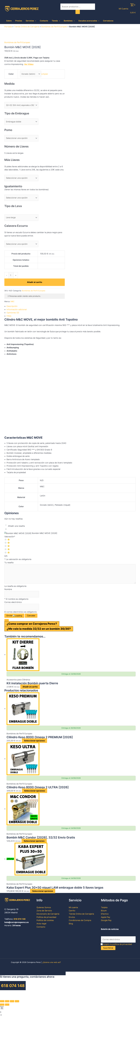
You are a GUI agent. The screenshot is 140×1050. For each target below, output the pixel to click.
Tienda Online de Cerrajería (26, 26)
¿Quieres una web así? (51, 962)
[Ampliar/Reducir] (2, 1001)
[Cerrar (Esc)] (17, 1001)
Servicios (30, 21)
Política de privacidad (46, 917)
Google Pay (106, 920)
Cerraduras (108, 21)
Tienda (55, 21)
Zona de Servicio (44, 910)
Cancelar (31, 615)
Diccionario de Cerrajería (48, 914)
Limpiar (44, 74)
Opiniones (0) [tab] (13, 312)
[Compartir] (12, 1001)
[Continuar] (6, 620)
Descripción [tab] (12, 306)
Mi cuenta (73, 907)
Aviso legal (41, 923)
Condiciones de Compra (80, 920)
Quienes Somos (44, 907)
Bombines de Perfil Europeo (54, 26)
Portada (8, 26)
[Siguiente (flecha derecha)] (7, 1005)
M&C (12, 301)
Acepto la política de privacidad (117, 944)
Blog (71, 923)
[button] (35, 20)
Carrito (72, 910)
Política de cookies (45, 920)
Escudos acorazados (88, 21)
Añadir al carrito (34, 282)
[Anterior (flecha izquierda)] (2, 1005)
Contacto (44, 21)
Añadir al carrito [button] (30, 687)
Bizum (104, 910)
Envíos (72, 917)
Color (11, 74)
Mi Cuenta (123, 9)
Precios (18, 21)
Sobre (9, 21)
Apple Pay (105, 917)
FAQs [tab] (9, 316)
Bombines (68, 21)
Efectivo (105, 914)
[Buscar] (77, 12)
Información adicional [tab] (17, 309)
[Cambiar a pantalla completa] (7, 1001)
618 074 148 (19, 919)
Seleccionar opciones (34, 741)
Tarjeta (104, 907)
